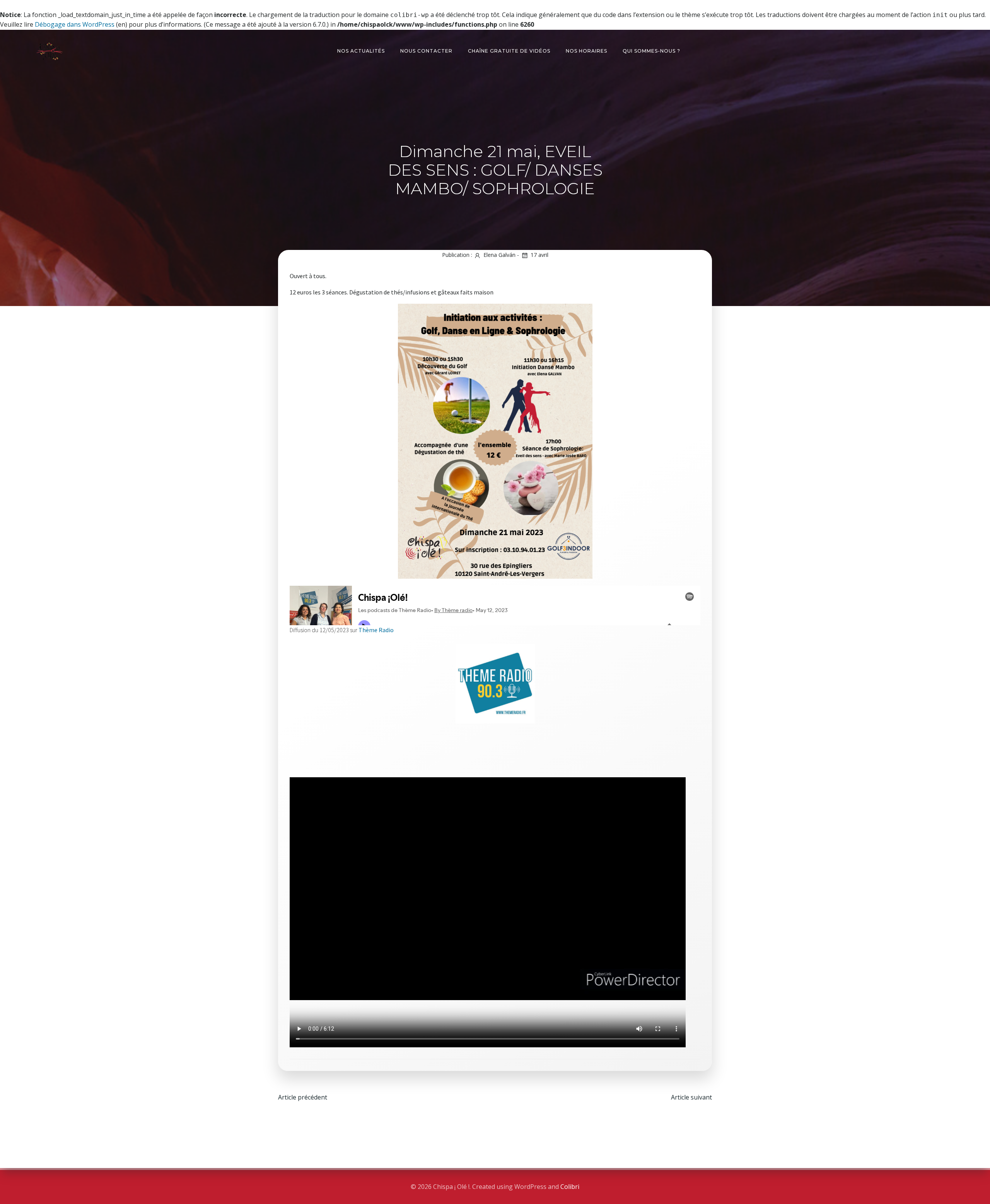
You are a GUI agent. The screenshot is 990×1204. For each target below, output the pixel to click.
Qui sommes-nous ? (651, 51)
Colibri (569, 1186)
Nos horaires (586, 51)
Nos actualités (361, 51)
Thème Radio (376, 630)
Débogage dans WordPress (74, 24)
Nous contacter (426, 51)
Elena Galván (499, 254)
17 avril (539, 254)
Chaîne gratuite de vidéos (509, 51)
